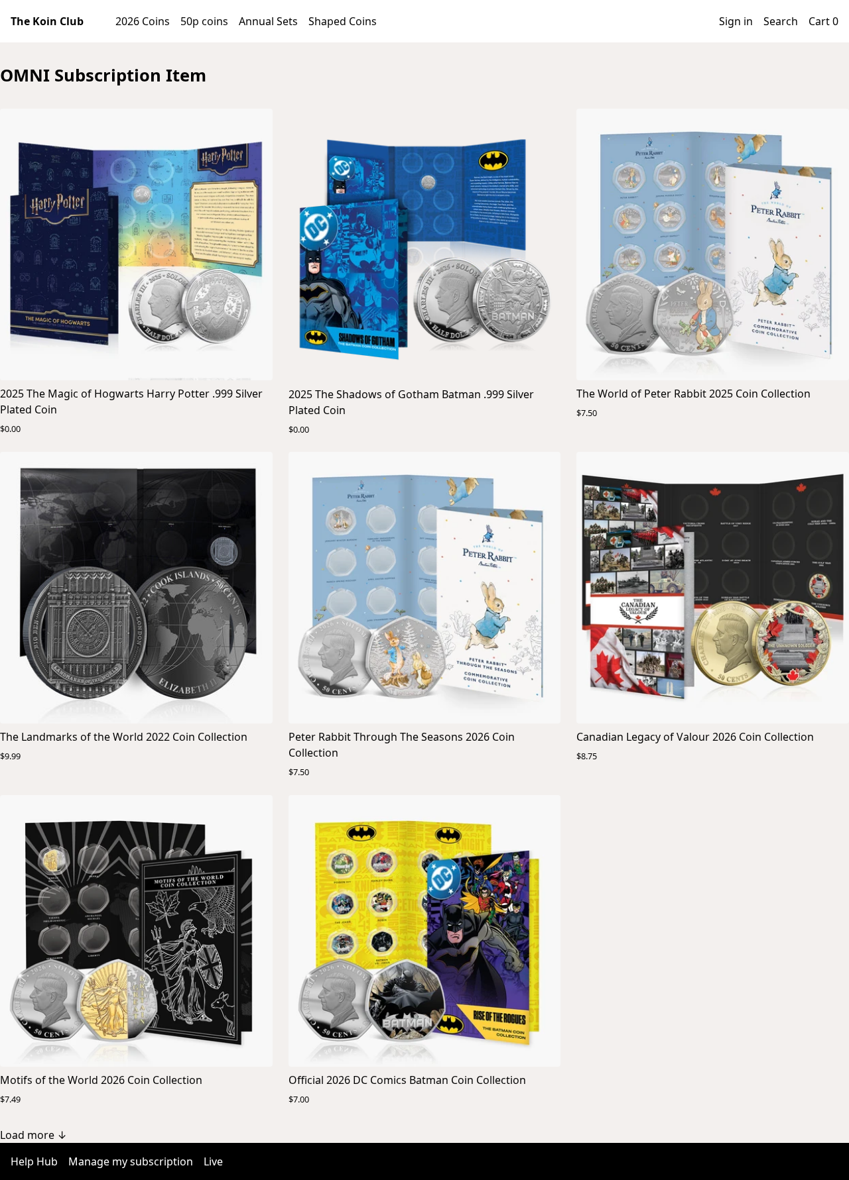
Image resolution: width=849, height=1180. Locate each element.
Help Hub (34, 1161)
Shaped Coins (342, 21)
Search (780, 21)
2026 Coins (142, 21)
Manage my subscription (130, 1161)
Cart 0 (823, 21)
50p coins (204, 21)
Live (213, 1161)
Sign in (736, 21)
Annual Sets (268, 21)
